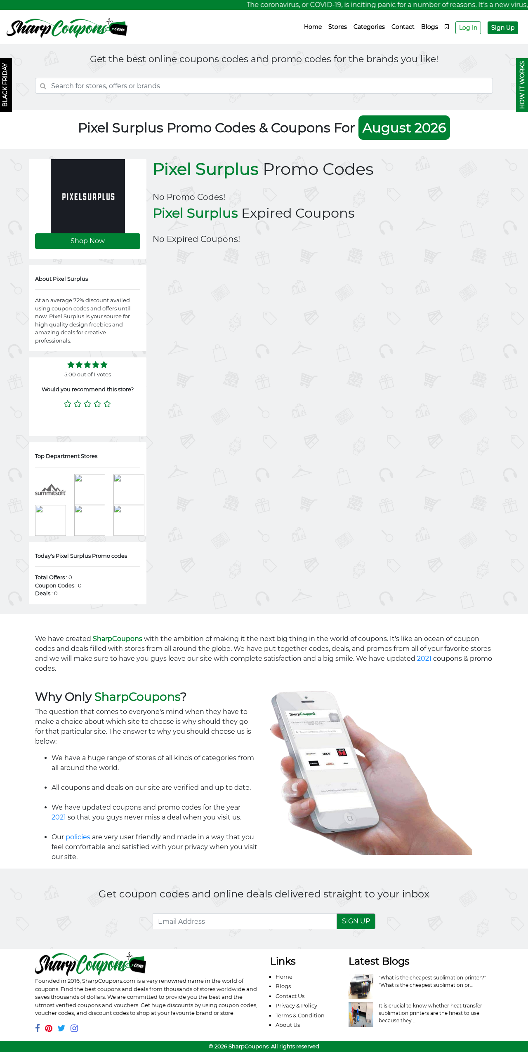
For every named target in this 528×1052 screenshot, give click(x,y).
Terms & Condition (300, 1015)
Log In (468, 27)
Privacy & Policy (296, 1005)
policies (78, 837)
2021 (424, 658)
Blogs (429, 27)
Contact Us (290, 996)
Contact (403, 27)
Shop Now (88, 241)
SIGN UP (356, 921)
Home (313, 27)
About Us (288, 1024)
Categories (369, 27)
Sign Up (502, 27)
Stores (337, 27)
